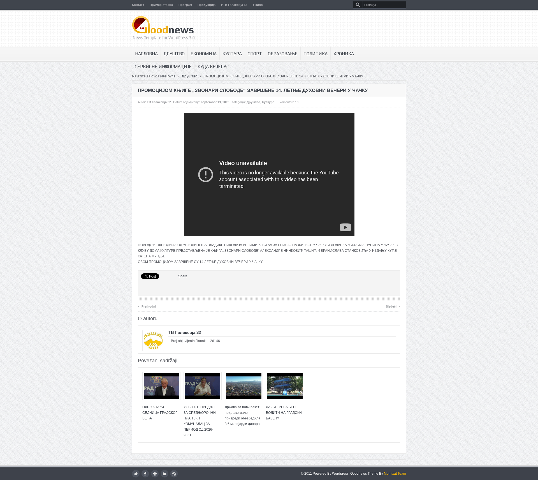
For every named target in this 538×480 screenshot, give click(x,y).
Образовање (283, 53)
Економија (204, 53)
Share (182, 276)
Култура (232, 53)
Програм (185, 4)
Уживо (258, 4)
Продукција (206, 4)
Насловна (146, 53)
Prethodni (147, 306)
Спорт (255, 53)
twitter (136, 473)
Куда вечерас (213, 66)
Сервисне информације (163, 66)
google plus (155, 473)
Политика (315, 53)
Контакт (138, 4)
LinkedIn (164, 473)
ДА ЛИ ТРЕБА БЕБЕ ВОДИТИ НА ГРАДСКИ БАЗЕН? (284, 412)
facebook (145, 473)
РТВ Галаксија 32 (234, 4)
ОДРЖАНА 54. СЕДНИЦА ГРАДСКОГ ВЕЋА (159, 412)
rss (174, 473)
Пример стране (161, 4)
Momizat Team (395, 474)
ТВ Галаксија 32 (159, 102)
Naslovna (167, 76)
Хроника (343, 53)
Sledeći (393, 306)
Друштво (174, 53)
